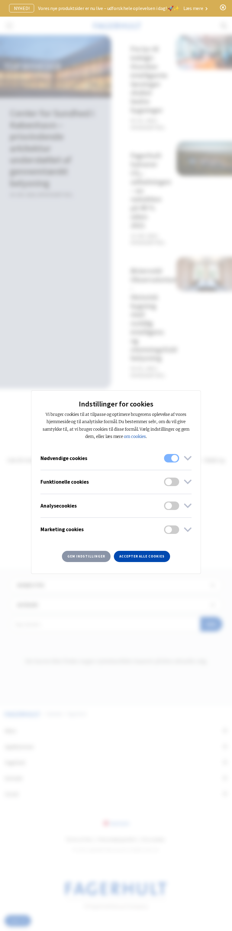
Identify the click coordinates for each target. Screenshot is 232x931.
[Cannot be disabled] (171, 458)
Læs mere (193, 8)
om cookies (135, 436)
